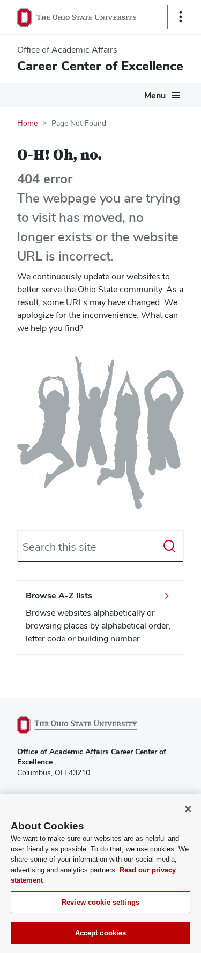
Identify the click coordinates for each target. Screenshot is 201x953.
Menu (155, 95)
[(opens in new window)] (89, 725)
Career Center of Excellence (100, 65)
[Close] (188, 809)
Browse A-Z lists (59, 595)
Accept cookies (100, 933)
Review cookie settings (100, 902)
